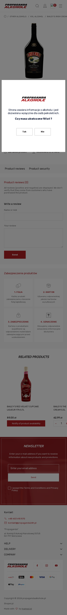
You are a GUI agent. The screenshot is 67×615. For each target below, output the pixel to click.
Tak (24, 131)
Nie (42, 131)
